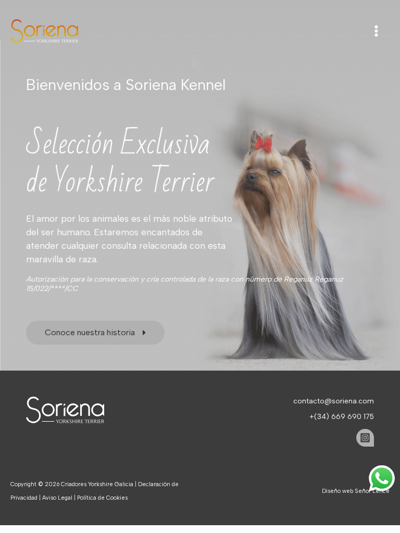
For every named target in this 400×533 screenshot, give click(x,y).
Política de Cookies (102, 497)
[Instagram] (365, 438)
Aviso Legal (57, 497)
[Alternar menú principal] (376, 31)
